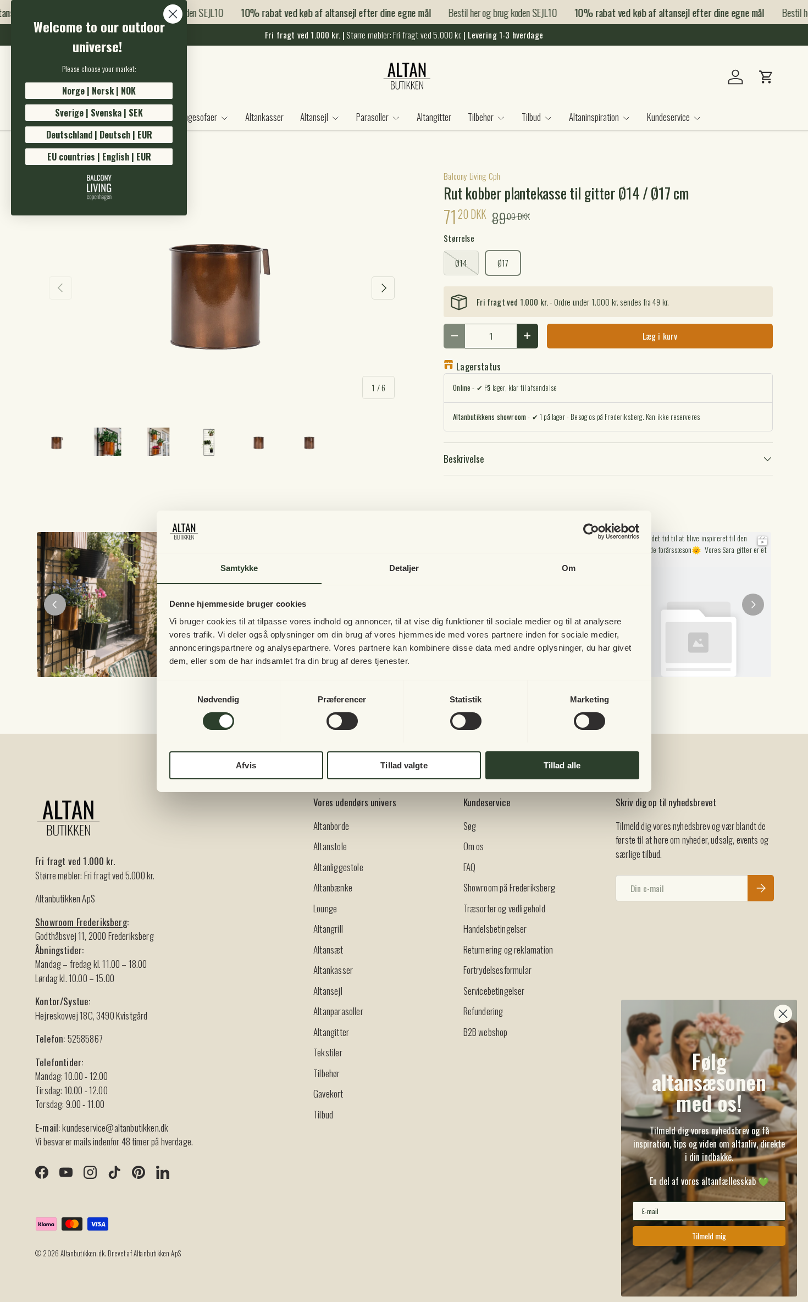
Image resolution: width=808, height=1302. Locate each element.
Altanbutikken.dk (82, 1253)
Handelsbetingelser (495, 928)
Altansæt (328, 949)
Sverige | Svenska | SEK (99, 112)
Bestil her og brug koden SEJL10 (493, 12)
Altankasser (264, 117)
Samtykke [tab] (239, 567)
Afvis (246, 764)
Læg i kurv (660, 335)
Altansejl (314, 117)
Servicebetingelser (494, 991)
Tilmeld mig (709, 1236)
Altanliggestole (338, 867)
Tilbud (531, 117)
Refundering (483, 1011)
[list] (222, 288)
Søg (470, 826)
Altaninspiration (594, 117)
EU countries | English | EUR (99, 156)
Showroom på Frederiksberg (509, 887)
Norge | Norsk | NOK (99, 90)
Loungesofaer (195, 117)
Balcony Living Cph (472, 176)
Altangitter (434, 117)
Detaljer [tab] (404, 567)
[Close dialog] (172, 14)
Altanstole (330, 846)
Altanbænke (332, 887)
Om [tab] (568, 567)
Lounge (325, 908)
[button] (766, 77)
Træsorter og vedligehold (504, 908)
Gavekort (328, 1093)
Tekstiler (327, 1052)
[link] (98, 187)
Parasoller (372, 117)
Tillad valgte (403, 764)
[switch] (342, 721)
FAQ (469, 867)
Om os (473, 846)
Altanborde (331, 826)
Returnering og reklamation (508, 949)
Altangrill (328, 928)
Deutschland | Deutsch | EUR (99, 134)
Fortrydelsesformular (497, 970)
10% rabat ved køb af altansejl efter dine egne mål (326, 12)
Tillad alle (562, 764)
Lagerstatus (478, 366)
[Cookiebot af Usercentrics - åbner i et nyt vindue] (591, 531)
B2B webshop (485, 1032)
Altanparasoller (338, 1011)
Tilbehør (481, 117)
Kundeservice (668, 117)
